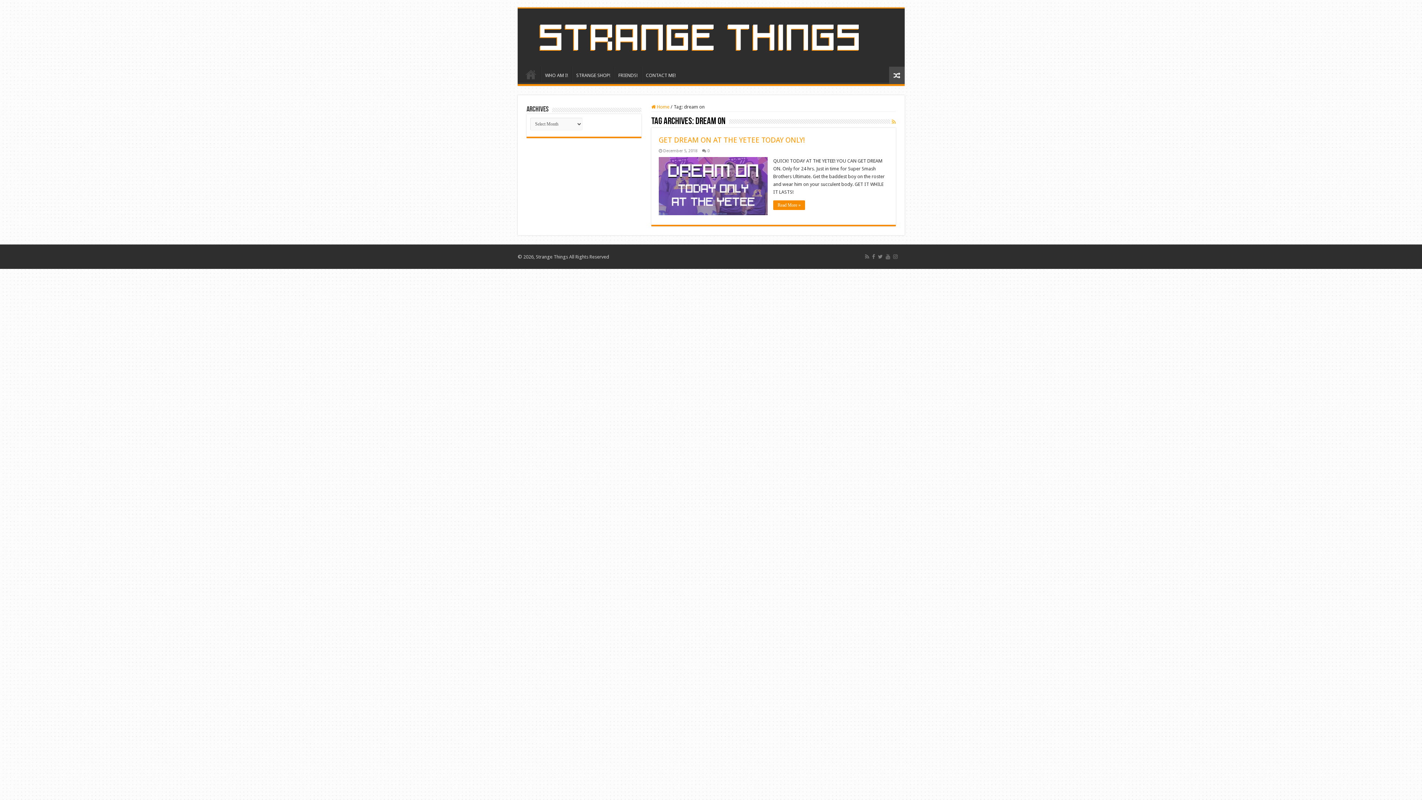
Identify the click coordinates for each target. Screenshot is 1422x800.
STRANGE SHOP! (593, 75)
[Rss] (867, 256)
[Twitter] (880, 256)
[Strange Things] (711, 38)
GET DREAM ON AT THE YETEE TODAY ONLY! (732, 140)
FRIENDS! (628, 75)
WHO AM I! (556, 75)
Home (663, 107)
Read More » (789, 205)
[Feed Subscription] (894, 122)
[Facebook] (873, 256)
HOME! (531, 74)
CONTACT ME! (661, 75)
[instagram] (895, 256)
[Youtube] (888, 256)
